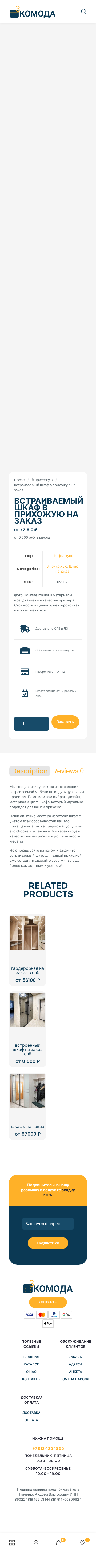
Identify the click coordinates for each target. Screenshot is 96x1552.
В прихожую (42, 479)
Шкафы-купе (62, 555)
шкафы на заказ (27, 1126)
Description (30, 771)
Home (19, 479)
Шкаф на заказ (66, 569)
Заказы (76, 1356)
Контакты (31, 1379)
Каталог (31, 1364)
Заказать (65, 722)
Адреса (75, 1364)
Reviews (68, 771)
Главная (31, 1356)
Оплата (31, 1420)
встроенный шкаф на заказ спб (27, 1049)
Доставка (31, 1412)
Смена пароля (75, 1379)
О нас (31, 1371)
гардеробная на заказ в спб (27, 970)
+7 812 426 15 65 (48, 1448)
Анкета (75, 1371)
